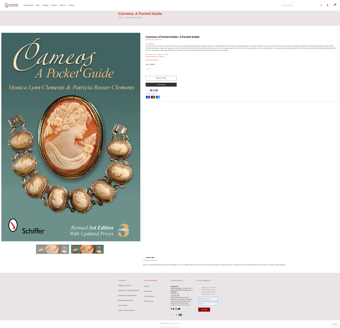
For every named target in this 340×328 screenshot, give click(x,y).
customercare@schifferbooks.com (180, 305)
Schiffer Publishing (175, 323)
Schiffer (146, 286)
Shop (37, 5)
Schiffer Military (149, 296)
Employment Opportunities (127, 295)
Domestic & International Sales (128, 290)
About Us (63, 5)
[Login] (327, 5)
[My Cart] (334, 5)
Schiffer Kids (148, 291)
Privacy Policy (163, 327)
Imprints (54, 5)
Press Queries (122, 305)
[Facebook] (171, 309)
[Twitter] (174, 309)
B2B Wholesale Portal (125, 300)
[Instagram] (176, 309)
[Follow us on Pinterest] (156, 90)
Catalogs (45, 5)
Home (120, 17)
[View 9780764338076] (52, 249)
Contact (71, 5)
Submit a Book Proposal (126, 310)
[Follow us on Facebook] (151, 90)
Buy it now (161, 85)
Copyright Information (174, 327)
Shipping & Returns (124, 285)
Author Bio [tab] (150, 257)
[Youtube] (179, 309)
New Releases (28, 5)
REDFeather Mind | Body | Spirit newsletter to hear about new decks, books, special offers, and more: (209, 291)
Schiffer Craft (148, 301)
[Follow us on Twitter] (154, 90)
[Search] (321, 5)
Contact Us (122, 280)
